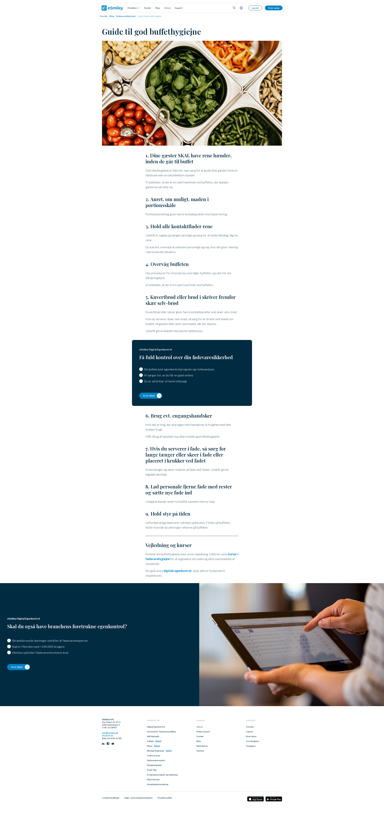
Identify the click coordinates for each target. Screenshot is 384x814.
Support (179, 8)
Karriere (200, 750)
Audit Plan (152, 770)
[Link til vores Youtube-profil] (113, 744)
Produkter (132, 8)
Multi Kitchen (153, 779)
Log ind (255, 8)
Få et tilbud (149, 395)
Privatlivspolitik (165, 797)
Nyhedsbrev (202, 746)
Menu (149, 746)
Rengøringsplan (154, 765)
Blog (158, 8)
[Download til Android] (274, 799)
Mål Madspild (153, 736)
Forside (103, 16)
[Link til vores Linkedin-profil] (103, 743)
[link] (112, 8)
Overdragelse (252, 741)
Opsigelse (251, 746)
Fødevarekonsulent (156, 760)
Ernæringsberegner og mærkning (162, 774)
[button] (234, 8)
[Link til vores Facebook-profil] (108, 743)
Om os (167, 8)
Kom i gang (273, 8)
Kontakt (250, 726)
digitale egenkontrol (177, 570)
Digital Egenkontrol (156, 726)
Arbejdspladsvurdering (157, 784)
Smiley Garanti (203, 731)
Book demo (251, 736)
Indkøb (150, 741)
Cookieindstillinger (111, 797)
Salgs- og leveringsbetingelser (138, 797)
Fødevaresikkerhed (125, 16)
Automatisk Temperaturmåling (161, 731)
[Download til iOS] (255, 799)
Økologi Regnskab (155, 750)
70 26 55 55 (107, 735)
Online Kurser (153, 755)
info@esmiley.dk (110, 733)
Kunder (147, 8)
